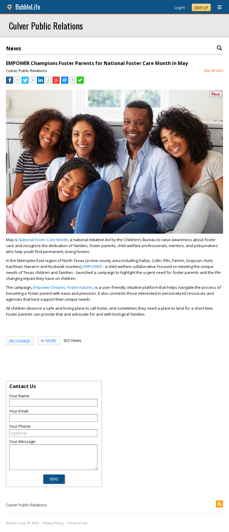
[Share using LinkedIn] (40, 82)
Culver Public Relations (46, 25)
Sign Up (201, 7)
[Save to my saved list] (80, 82)
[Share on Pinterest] (216, 96)
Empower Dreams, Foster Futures (63, 287)
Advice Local (16, 523)
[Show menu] (217, 7)
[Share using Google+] (56, 82)
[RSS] (219, 504)
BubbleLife (28, 6)
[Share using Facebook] (9, 82)
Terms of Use (77, 523)
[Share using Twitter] (25, 82)
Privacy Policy (53, 523)
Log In (179, 7)
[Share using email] (64, 82)
